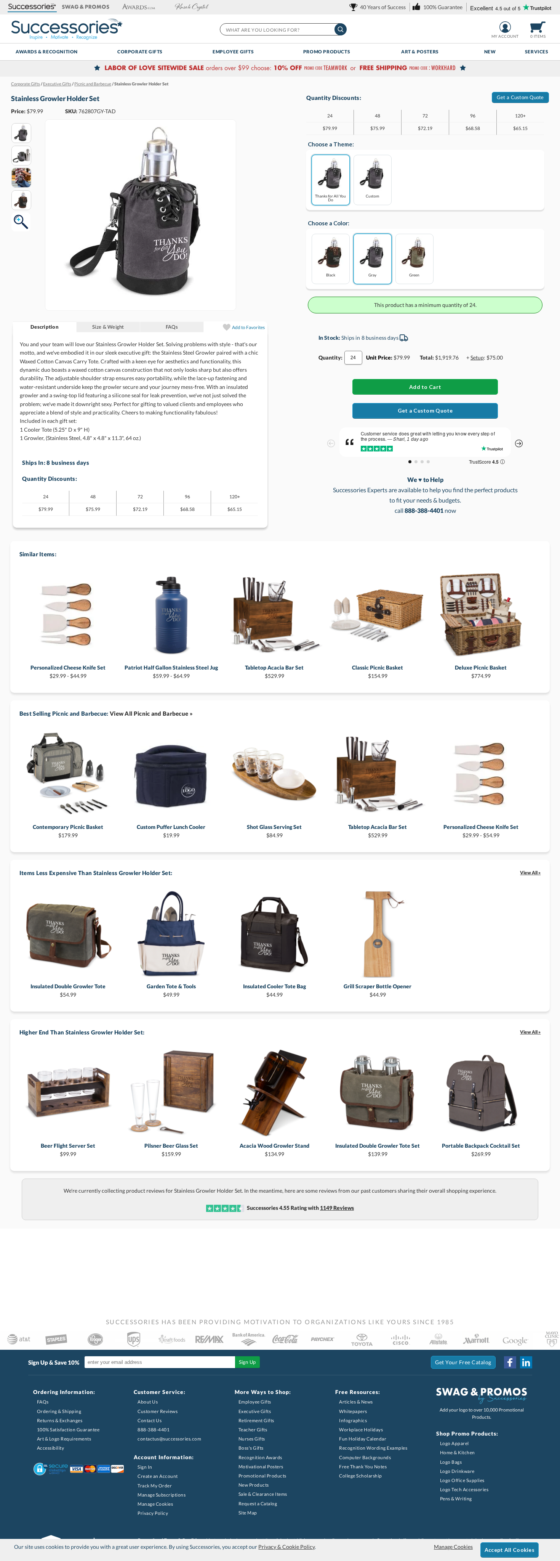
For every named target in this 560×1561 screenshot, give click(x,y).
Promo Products (326, 52)
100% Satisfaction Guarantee (68, 1430)
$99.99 (68, 1149)
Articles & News (356, 1402)
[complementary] (280, 69)
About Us (148, 1402)
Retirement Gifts (256, 1420)
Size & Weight (108, 327)
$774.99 (481, 671)
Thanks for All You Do (330, 198)
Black (330, 275)
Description (44, 327)
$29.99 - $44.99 (68, 671)
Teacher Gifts (252, 1430)
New (490, 52)
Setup (477, 357)
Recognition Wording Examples (373, 1448)
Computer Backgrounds (365, 1457)
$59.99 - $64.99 (171, 671)
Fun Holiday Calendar (362, 1439)
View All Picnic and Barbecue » (151, 713)
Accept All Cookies (509, 1550)
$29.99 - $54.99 (480, 831)
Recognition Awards (260, 1457)
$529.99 (274, 671)
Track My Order (155, 1486)
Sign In (145, 1467)
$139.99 (377, 1149)
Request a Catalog (257, 1503)
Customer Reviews (158, 1411)
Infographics (353, 1420)
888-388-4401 (154, 1430)
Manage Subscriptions (162, 1495)
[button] (32, 7)
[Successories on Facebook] (510, 1362)
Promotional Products (262, 1476)
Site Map (247, 1513)
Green (414, 275)
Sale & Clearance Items (262, 1494)
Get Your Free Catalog (463, 1362)
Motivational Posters (260, 1466)
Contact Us (150, 1420)
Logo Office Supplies (462, 1480)
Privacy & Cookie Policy (286, 1546)
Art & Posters (420, 52)
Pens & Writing (456, 1499)
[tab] (45, 326)
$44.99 (274, 990)
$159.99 (171, 1149)
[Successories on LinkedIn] (526, 1362)
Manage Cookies (155, 1504)
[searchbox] (283, 29)
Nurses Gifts (251, 1439)
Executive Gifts (254, 1411)
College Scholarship (360, 1476)
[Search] (340, 29)
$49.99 (171, 990)
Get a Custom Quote (520, 97)
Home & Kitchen (457, 1452)
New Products (253, 1485)
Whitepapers (353, 1411)
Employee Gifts (233, 52)
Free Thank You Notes (363, 1466)
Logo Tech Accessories (464, 1489)
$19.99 (171, 831)
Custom (372, 196)
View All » (530, 872)
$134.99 (274, 1149)
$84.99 (274, 831)
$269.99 (481, 1149)
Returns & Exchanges (60, 1420)
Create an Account (158, 1476)
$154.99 (377, 671)
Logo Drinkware (457, 1471)
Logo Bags (451, 1462)
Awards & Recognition (47, 52)
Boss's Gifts (251, 1448)
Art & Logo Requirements (64, 1439)
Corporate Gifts (140, 52)
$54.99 (68, 990)
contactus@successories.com (169, 1439)
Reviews (337, 1207)
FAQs (172, 327)
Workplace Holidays (361, 1430)
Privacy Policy (153, 1513)
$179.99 (68, 831)
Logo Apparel (454, 1443)
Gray (372, 275)
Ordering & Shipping (59, 1411)
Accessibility (50, 1448)
